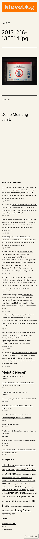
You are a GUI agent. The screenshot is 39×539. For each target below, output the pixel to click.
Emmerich (19, 474)
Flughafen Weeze (7, 477)
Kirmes (9, 487)
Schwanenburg (14, 496)
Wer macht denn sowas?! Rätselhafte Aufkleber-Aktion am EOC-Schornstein (17, 297)
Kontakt (4, 526)
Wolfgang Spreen (8, 514)
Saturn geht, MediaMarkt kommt (23, 315)
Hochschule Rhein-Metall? (10, 424)
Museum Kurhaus (12, 489)
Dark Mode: (29, 536)
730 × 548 (6, 100)
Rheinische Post (16, 492)
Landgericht (26, 487)
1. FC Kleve (8, 465)
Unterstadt (18, 506)
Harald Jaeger (6, 237)
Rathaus (5, 493)
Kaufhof (4, 487)
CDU (27, 469)
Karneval (31, 484)
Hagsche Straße (14, 481)
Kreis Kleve (16, 487)
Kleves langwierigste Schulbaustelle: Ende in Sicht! (19, 399)
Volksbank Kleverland (28, 506)
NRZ (28, 489)
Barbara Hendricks (20, 465)
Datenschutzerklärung (9, 523)
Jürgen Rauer (25, 484)
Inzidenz (9, 484)
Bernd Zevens (10, 469)
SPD (14, 501)
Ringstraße (28, 493)
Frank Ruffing (16, 477)
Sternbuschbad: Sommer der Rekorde (14, 392)
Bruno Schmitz (20, 469)
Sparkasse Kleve (7, 501)
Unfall (12, 506)
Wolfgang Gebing (21, 510)
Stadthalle (25, 501)
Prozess (32, 489)
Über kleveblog (7, 529)
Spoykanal (19, 501)
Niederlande (22, 489)
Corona (11, 474)
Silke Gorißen (28, 497)
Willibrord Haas (6, 511)
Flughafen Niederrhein (29, 474)
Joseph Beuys (16, 484)
